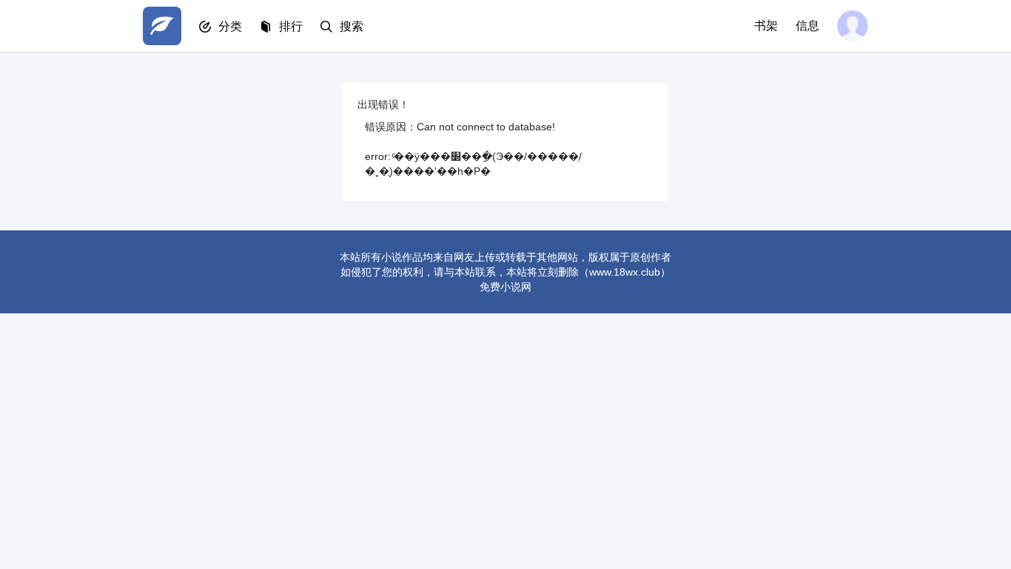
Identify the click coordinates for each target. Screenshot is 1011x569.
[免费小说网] (162, 26)
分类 (230, 26)
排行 (291, 26)
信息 (807, 25)
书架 (766, 25)
